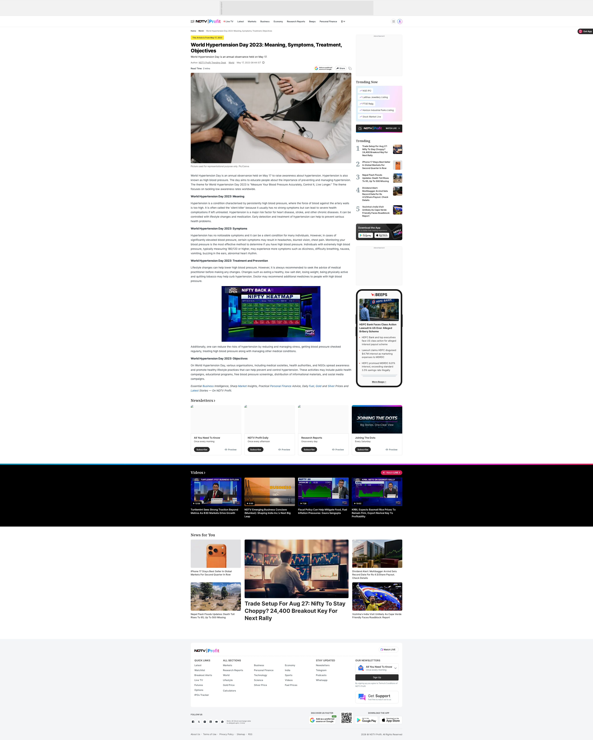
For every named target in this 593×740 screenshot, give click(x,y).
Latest (240, 21)
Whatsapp (321, 680)
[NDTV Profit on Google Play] (366, 719)
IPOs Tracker (201, 694)
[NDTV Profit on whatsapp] (222, 721)
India (287, 670)
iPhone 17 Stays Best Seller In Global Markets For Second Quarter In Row (211, 573)
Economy (278, 21)
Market (242, 386)
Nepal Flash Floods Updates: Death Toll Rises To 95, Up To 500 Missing (213, 616)
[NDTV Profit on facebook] (193, 721)
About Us (195, 734)
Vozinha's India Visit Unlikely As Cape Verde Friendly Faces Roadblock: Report (377, 616)
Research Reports (296, 21)
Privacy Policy (226, 734)
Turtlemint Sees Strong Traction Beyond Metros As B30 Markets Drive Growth (214, 511)
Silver (331, 386)
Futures (198, 685)
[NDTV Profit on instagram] (204, 721)
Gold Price (229, 685)
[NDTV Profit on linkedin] (210, 721)
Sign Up (377, 677)
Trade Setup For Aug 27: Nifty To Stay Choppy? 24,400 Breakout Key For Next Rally (295, 610)
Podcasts (321, 675)
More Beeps (378, 382)
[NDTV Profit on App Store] (390, 719)
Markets (252, 21)
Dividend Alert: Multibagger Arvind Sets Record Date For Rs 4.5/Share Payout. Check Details (374, 574)
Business (265, 21)
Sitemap (241, 734)
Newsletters (323, 665)
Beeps (312, 21)
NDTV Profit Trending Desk (212, 62)
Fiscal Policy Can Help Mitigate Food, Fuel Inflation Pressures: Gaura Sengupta (322, 511)
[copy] (349, 68)
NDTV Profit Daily (258, 437)
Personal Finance (328, 21)
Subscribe (201, 449)
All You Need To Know (207, 437)
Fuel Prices (291, 685)
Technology (260, 675)
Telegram (321, 670)
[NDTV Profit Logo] (206, 649)
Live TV (229, 21)
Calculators (229, 690)
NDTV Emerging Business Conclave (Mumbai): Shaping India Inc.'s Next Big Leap (267, 513)
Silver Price (260, 685)
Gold (319, 386)
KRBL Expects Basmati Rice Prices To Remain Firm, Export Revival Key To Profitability (374, 513)
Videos (289, 680)
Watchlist (199, 670)
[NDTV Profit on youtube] (216, 721)
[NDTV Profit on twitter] (199, 721)
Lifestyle (228, 680)
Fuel (311, 386)
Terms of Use (209, 734)
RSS (250, 734)
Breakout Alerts (203, 675)
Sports (288, 675)
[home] (208, 19)
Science (258, 680)
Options (198, 690)
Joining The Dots (365, 437)
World (231, 62)
